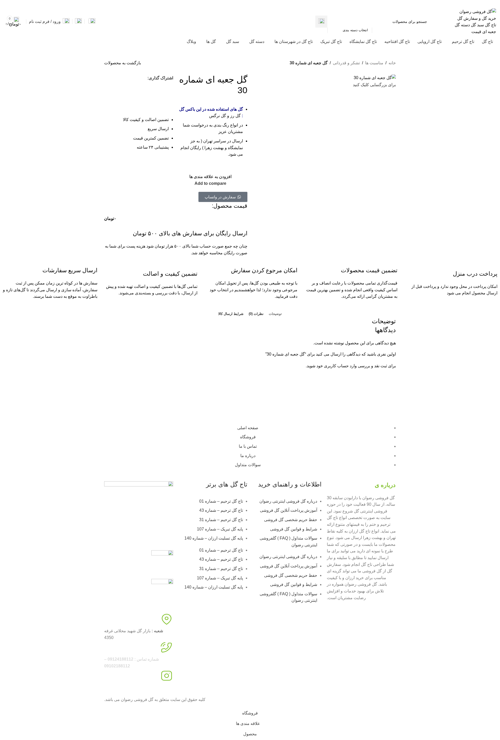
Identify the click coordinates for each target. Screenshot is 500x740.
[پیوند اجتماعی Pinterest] (13, 3)
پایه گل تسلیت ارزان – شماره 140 (213, 538)
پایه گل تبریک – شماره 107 (220, 529)
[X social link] (25, 3)
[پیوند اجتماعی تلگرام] (139, 87)
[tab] (275, 314)
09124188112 (438, 3)
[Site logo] (475, 21)
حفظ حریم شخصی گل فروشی (290, 519)
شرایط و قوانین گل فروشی (293, 529)
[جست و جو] (321, 22)
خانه (392, 63)
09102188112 (412, 3)
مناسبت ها (374, 63)
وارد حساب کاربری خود (336, 366)
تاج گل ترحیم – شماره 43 (221, 510)
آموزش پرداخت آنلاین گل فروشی (288, 510)
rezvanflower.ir (117, 687)
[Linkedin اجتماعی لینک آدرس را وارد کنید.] (7, 3)
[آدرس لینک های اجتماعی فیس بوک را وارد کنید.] (31, 3)
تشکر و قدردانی (346, 63)
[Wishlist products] (78, 21)
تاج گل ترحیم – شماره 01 (221, 501)
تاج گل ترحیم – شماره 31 (221, 519)
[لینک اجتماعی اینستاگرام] (19, 3)
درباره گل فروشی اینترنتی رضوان (288, 501)
